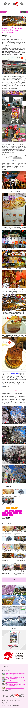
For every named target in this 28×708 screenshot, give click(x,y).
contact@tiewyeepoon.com (13, 705)
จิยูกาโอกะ (15, 513)
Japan (6, 511)
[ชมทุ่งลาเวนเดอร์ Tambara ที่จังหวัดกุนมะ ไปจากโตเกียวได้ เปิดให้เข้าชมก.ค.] (3, 678)
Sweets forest (18, 511)
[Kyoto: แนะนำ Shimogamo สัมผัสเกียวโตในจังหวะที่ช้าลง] (3, 688)
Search (23, 12)
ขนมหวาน (9, 513)
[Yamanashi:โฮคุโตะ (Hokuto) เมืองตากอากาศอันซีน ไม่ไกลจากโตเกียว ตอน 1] (3, 685)
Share (3, 518)
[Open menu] (3, 12)
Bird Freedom (12, 36)
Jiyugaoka (12, 511)
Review (8, 507)
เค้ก (20, 513)
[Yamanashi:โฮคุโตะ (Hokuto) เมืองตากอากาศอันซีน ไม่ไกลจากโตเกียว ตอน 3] (3, 681)
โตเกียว (11, 515)
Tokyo (4, 513)
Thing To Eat (14, 507)
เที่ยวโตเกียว (5, 515)
